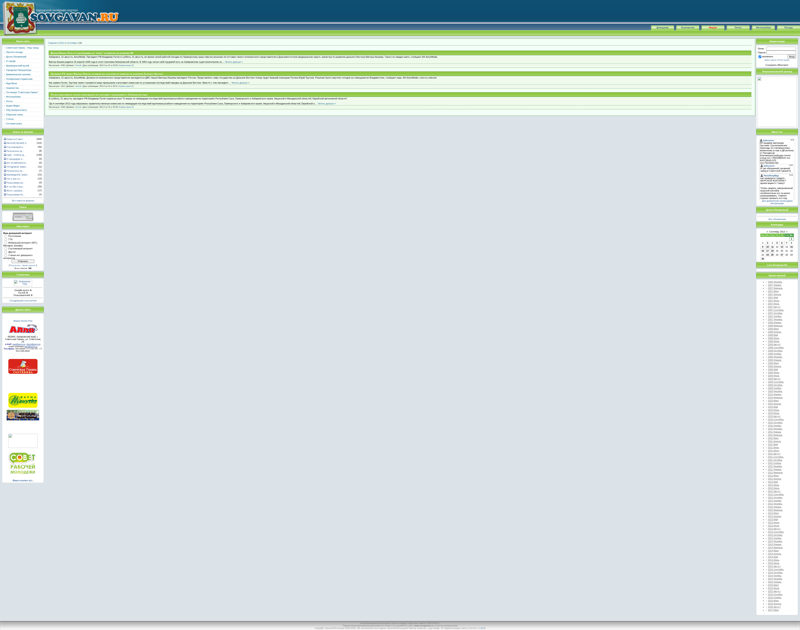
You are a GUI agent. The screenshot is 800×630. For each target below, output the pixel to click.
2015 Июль (773, 588)
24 (767, 255)
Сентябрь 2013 (777, 231)
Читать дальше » (234, 62)
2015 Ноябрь (774, 597)
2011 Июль (773, 450)
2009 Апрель (774, 366)
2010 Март (773, 400)
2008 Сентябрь (776, 347)
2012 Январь (774, 469)
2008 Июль (773, 341)
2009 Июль (773, 375)
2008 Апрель (774, 332)
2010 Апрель (774, 403)
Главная (52, 43)
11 (772, 247)
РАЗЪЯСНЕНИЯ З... (17, 143)
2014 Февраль (775, 547)
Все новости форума (23, 200)
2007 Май (773, 297)
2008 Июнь (773, 338)
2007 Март (773, 291)
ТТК (10, 239)
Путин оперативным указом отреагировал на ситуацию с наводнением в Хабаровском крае (99, 94)
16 (762, 251)
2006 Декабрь (775, 282)
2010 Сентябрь (776, 419)
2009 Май (773, 369)
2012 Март (773, 475)
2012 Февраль (775, 472)
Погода (788, 27)
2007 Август (774, 307)
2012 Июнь (773, 485)
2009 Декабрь (775, 391)
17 (767, 251)
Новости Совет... (15, 139)
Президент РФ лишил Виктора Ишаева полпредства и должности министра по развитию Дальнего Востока (107, 73)
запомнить (767, 56)
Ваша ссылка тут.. (23, 480)
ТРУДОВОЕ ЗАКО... (17, 167)
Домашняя (662, 27)
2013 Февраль (775, 510)
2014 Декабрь (775, 579)
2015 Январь (774, 582)
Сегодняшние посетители (22, 300)
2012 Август (774, 491)
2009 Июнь (773, 372)
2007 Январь (774, 285)
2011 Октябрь (775, 460)
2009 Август (774, 379)
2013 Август (774, 529)
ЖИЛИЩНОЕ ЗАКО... (18, 175)
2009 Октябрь (775, 385)
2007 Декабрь (775, 319)
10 (767, 247)
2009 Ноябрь (774, 388)
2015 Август (774, 591)
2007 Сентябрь (776, 310)
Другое (12, 252)
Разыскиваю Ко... (16, 194)
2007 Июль (773, 303)
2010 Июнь (773, 410)
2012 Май (773, 482)
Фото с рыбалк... (15, 190)
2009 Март (773, 363)
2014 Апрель (774, 553)
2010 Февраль (775, 397)
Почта (738, 27)
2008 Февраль (775, 325)
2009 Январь (774, 360)
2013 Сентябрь (776, 532)
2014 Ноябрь (774, 575)
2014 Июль (773, 563)
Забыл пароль (770, 60)
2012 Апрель (774, 479)
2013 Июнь (773, 522)
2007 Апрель (774, 294)
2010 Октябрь (775, 422)
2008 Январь (774, 322)
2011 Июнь (773, 447)
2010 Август (774, 416)
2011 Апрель (774, 441)
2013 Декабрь (775, 541)
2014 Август (774, 566)
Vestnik (78, 65)
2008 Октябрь (775, 350)
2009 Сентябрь (776, 382)
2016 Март (773, 600)
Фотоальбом (763, 27)
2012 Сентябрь (776, 494)
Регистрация (783, 60)
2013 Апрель (774, 516)
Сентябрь (72, 43)
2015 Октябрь (775, 594)
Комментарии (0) (126, 65)
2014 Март (773, 550)
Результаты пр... (15, 151)
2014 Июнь (773, 560)
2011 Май (773, 444)
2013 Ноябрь (774, 538)
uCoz (482, 628)
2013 (61, 43)
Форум (713, 27)
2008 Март (773, 329)
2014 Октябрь (775, 572)
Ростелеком (14, 236)
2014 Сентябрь (776, 569)
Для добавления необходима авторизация (777, 202)
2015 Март (773, 585)
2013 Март (773, 513)
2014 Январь (774, 544)
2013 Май (773, 519)
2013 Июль (773, 525)
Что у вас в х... (14, 179)
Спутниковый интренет (20, 248)
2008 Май (773, 335)
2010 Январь (774, 394)
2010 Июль (773, 413)
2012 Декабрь (775, 503)
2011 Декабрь (775, 466)
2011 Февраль (775, 435)
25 (772, 255)
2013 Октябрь (775, 535)
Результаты (15, 265)
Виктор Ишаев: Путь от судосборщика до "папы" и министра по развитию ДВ (92, 53)
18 (772, 251)
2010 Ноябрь (774, 425)
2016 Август (774, 607)
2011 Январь (774, 432)
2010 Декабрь (775, 429)
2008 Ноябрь (774, 353)
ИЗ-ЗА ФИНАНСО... (17, 163)
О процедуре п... (15, 159)
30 (762, 259)
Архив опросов (29, 265)
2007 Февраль (775, 288)
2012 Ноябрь (774, 500)
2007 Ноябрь (774, 316)
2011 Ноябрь (774, 463)
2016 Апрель (774, 603)
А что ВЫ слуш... (16, 186)
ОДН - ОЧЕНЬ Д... (16, 155)
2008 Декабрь (775, 357)
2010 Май (773, 407)
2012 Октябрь (775, 497)
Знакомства (687, 27)
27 (782, 255)
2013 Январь (774, 507)
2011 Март (773, 438)
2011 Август (774, 453)
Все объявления (777, 219)
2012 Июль (773, 488)
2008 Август (774, 344)
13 (782, 247)
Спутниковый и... (16, 147)
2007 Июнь (773, 300)
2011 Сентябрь (776, 457)
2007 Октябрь (775, 313)
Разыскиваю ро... (16, 182)
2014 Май (773, 557)
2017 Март (773, 610)
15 (791, 247)
